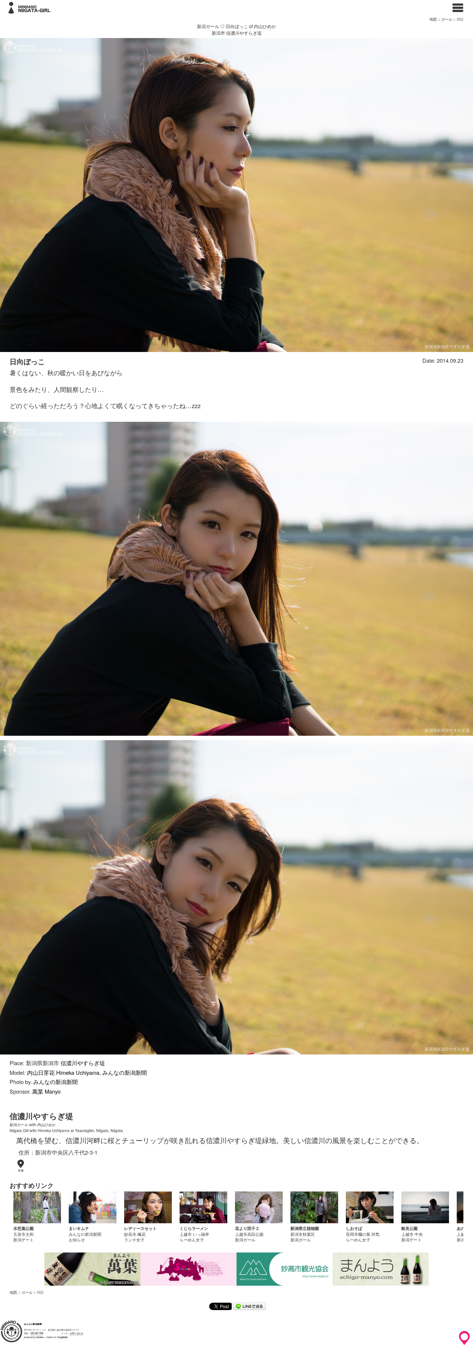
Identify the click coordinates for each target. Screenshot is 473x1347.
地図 (433, 19)
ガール (446, 19)
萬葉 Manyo (46, 1091)
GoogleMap (62, 1337)
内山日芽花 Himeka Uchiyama (63, 1072)
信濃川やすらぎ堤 (83, 1063)
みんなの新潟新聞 (124, 1072)
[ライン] (249, 1307)
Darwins (40, 1337)
